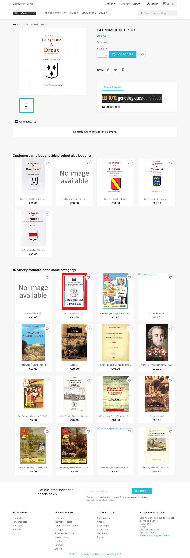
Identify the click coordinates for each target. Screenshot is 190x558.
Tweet (115, 70)
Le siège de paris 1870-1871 (156, 467)
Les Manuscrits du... (74, 313)
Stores (58, 548)
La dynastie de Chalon (115, 199)
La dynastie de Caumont (156, 199)
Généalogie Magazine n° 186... (115, 313)
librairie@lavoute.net (159, 535)
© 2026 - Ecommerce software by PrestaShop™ (95, 554)
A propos (59, 529)
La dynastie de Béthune (33, 250)
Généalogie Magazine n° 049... (33, 416)
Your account (107, 512)
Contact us (60, 541)
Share (108, 70)
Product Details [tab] (112, 87)
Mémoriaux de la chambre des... (115, 416)
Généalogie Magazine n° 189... (74, 467)
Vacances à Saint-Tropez (33, 364)
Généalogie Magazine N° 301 (115, 467)
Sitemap (59, 544)
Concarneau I (157, 416)
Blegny (74, 364)
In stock (106, 106)
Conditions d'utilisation (66, 525)
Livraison (59, 518)
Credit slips (103, 525)
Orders (100, 521)
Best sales (18, 525)
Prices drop (18, 518)
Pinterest (123, 70)
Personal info (104, 518)
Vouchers (102, 533)
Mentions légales (63, 521)
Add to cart (122, 54)
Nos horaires (61, 537)
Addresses (102, 529)
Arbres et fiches (56, 13)
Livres (74, 13)
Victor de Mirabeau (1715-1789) (156, 364)
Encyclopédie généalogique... (115, 364)
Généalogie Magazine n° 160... (33, 467)
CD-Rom (104, 13)
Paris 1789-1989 (33, 313)
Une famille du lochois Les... (74, 416)
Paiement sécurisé (64, 533)
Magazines (89, 13)
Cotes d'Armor (156, 313)
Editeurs (17, 529)
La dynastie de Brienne (74, 199)
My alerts (102, 537)
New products (20, 521)
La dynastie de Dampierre (33, 199)
